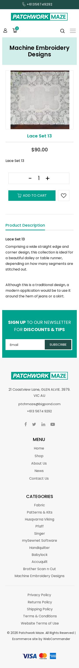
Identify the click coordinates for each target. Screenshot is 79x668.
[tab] (25, 225)
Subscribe (58, 344)
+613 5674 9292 (39, 411)
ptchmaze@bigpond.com (39, 404)
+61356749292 (39, 4)
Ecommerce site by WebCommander (41, 639)
